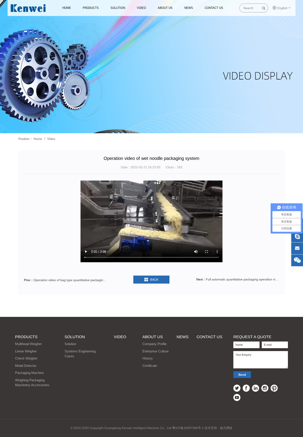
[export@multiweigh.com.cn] (297, 248)
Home (37, 139)
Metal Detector (25, 365)
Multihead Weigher (28, 344)
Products (91, 8)
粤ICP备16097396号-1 (188, 428)
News (188, 8)
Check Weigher (26, 358)
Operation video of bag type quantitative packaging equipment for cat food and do (70, 280)
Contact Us (214, 8)
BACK (154, 279)
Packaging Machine (29, 373)
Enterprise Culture (155, 351)
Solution (117, 8)
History (147, 358)
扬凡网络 (226, 428)
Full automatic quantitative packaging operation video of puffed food (242, 279)
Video (141, 8)
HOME (66, 8)
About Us (165, 8)
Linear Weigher (26, 351)
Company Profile (154, 344)
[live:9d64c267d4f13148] (297, 236)
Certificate (149, 365)
